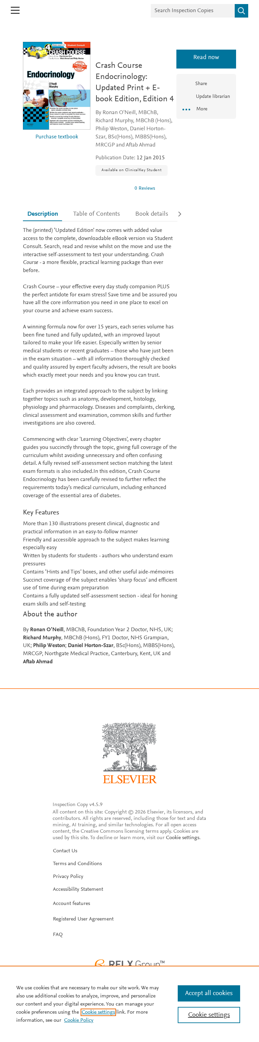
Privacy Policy (68, 876)
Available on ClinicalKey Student (132, 170)
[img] (112, 188)
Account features (71, 903)
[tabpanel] (100, 446)
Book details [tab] (151, 214)
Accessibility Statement (78, 889)
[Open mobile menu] (15, 10)
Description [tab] (42, 214)
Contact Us (65, 851)
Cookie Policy (78, 1020)
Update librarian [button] (212, 96)
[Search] (241, 11)
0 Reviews (145, 188)
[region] (129, 1004)
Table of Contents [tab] (96, 214)
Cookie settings (182, 837)
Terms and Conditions (77, 863)
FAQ (58, 934)
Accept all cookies (209, 993)
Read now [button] (206, 57)
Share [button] (201, 83)
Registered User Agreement (83, 919)
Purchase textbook (56, 137)
